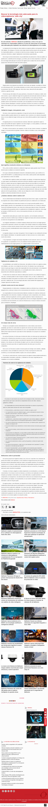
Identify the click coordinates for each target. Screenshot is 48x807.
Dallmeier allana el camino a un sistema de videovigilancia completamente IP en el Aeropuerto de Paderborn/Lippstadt (13, 763)
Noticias (6, 8)
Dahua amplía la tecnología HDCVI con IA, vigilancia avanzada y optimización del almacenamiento (11, 754)
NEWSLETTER (16, 512)
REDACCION (5, 497)
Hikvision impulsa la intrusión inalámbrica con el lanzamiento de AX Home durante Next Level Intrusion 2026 (12, 749)
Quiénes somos (12, 799)
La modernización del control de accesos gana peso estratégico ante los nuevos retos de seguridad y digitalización (12, 768)
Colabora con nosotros (33, 799)
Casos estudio (20, 8)
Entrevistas (14, 8)
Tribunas (25, 8)
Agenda (29, 8)
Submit (47, 8)
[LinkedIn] (10, 506)
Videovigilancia (31, 497)
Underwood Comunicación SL (20, 805)
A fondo (10, 8)
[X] (2, 506)
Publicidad (18, 799)
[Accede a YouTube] (45, 715)
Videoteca (29, 707)
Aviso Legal (24, 799)
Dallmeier (14, 41)
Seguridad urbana (20, 497)
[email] (13, 506)
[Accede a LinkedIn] (45, 712)
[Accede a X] (45, 710)
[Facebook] (6, 506)
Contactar (24, 801)
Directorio (33, 8)
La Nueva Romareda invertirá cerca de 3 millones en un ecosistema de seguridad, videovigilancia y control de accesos (13, 780)
